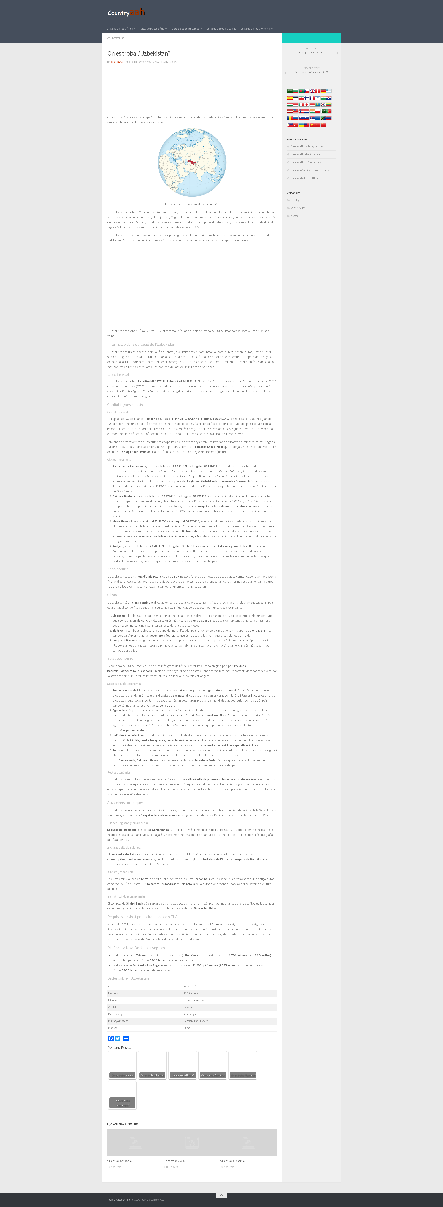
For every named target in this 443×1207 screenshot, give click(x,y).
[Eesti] (295, 99)
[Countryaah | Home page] (126, 12)
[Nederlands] (306, 113)
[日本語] (306, 106)
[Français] (312, 99)
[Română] (290, 119)
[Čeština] (306, 92)
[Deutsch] (323, 92)
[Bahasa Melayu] (295, 113)
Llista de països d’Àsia (152, 28)
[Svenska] (317, 119)
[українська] (301, 126)
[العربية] (290, 92)
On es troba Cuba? (174, 1161)
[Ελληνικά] (329, 92)
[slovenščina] (306, 119)
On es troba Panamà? (232, 1161)
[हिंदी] (323, 99)
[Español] (290, 99)
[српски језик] (312, 119)
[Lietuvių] (329, 106)
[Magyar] (290, 106)
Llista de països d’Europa (186, 28)
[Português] (329, 113)
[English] (306, 126)
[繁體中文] (323, 126)
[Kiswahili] (323, 119)
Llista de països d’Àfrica (120, 28)
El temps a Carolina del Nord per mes (309, 170)
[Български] (295, 92)
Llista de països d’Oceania (221, 28)
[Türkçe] (295, 126)
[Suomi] (306, 99)
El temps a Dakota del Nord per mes (308, 178)
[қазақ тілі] (317, 106)
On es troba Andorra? (119, 1161)
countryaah (117, 62)
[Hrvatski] (329, 99)
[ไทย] (329, 119)
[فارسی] (301, 99)
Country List (116, 38)
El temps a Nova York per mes (305, 162)
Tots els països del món (119, 1199)
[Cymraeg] (312, 92)
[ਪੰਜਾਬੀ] (312, 113)
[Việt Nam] (312, 126)
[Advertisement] (192, 90)
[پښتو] (323, 113)
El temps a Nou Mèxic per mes (305, 154)
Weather (294, 216)
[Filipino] (290, 126)
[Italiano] (301, 106)
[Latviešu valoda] (290, 113)
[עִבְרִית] (317, 99)
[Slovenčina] (301, 119)
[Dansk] (317, 92)
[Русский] (295, 119)
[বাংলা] (301, 92)
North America (297, 208)
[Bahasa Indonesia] (295, 106)
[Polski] (317, 113)
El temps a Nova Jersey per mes (306, 146)
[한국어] (323, 106)
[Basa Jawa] (312, 106)
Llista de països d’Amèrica (255, 28)
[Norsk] (301, 113)
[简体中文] (317, 126)
